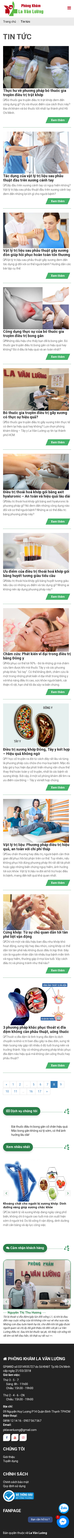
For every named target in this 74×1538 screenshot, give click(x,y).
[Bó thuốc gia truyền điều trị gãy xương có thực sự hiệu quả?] (36, 389)
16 (31, 1091)
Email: (7, 1424)
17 (39, 1091)
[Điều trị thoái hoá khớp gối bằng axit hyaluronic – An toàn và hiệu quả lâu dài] (36, 472)
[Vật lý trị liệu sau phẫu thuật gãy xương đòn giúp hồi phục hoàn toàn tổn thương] (36, 230)
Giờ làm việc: (11, 1375)
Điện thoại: (10, 1415)
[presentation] (6, 1190)
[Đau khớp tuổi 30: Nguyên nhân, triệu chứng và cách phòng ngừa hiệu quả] (36, 1180)
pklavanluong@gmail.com (20, 1429)
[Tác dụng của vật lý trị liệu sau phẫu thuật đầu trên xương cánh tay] (36, 153)
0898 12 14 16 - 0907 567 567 (22, 1420)
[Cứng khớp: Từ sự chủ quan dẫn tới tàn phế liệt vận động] (36, 912)
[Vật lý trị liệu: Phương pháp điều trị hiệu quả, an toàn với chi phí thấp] (36, 821)
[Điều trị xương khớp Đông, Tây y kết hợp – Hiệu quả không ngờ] (36, 725)
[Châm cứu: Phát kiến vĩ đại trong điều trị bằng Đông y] (36, 630)
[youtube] (14, 1437)
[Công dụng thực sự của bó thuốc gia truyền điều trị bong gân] (36, 308)
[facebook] (6, 1437)
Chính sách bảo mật (16, 1482)
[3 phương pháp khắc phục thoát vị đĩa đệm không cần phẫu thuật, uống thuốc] (36, 1003)
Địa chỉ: (8, 1406)
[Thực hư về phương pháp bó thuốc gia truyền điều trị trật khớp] (36, 67)
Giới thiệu (9, 1457)
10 (7, 1091)
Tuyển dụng (10, 1461)
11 (15, 1091)
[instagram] (23, 1437)
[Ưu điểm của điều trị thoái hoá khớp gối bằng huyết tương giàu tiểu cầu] (36, 551)
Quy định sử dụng (14, 1486)
